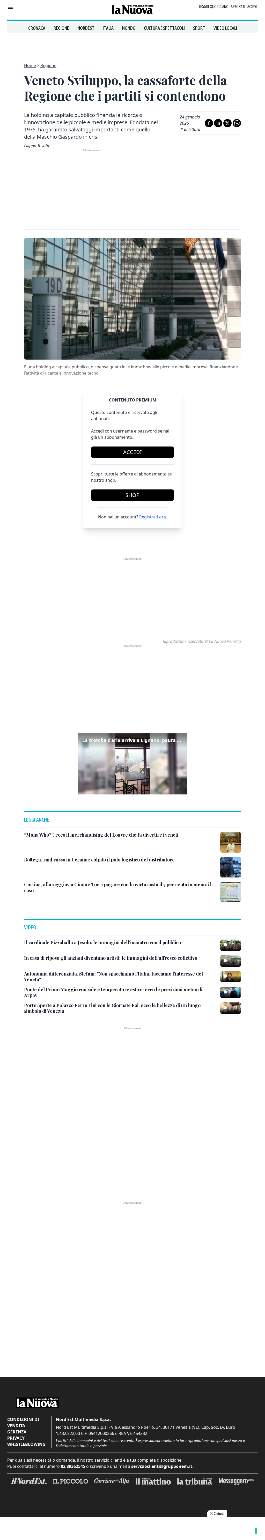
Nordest (85, 28)
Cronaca (36, 28)
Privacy (16, 1438)
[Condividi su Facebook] (209, 123)
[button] (132, 764)
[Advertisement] (132, 45)
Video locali (225, 28)
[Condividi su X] (227, 123)
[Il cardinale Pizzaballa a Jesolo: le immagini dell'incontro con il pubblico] (230, 945)
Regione (61, 28)
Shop (132, 495)
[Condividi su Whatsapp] (237, 123)
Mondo (129, 28)
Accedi (252, 7)
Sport (199, 28)
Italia (108, 28)
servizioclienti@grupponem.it (161, 1466)
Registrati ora (152, 517)
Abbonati (238, 7)
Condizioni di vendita (23, 1423)
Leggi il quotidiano (214, 7)
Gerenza (16, 1432)
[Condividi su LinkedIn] (218, 123)
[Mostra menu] (10, 7)
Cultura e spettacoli (164, 28)
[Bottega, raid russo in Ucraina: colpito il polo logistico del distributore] (230, 867)
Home (30, 65)
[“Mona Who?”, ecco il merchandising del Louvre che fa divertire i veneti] (230, 842)
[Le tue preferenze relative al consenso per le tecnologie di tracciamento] (256, 1531)
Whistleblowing (26, 1444)
